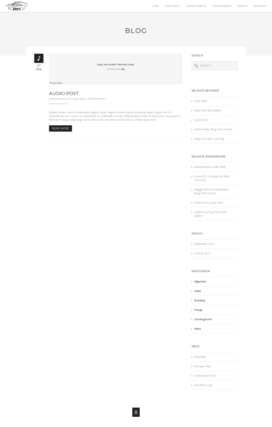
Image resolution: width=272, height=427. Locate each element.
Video (197, 328)
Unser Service (172, 6)
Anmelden (200, 357)
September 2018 (204, 244)
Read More (60, 128)
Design (198, 310)
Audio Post (64, 93)
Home (155, 6)
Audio (83, 98)
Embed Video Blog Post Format (213, 129)
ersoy (63, 98)
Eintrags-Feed (202, 366)
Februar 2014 (202, 253)
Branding (199, 300)
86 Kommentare (96, 98)
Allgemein (200, 281)
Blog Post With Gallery (207, 110)
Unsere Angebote (196, 6)
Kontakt (242, 6)
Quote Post (201, 120)
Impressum (260, 6)
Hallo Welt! (200, 101)
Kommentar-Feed (205, 375)
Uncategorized (203, 319)
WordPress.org (203, 385)
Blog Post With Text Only (209, 138)
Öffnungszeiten (221, 6)
